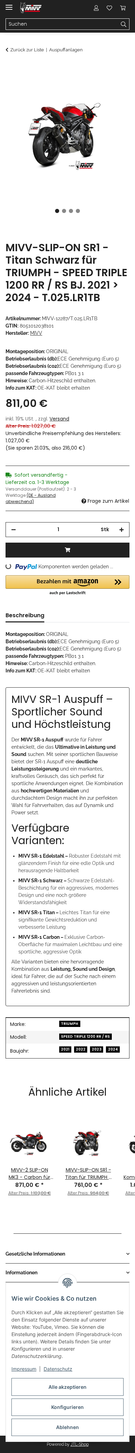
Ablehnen (67, 1427)
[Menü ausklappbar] (9, 4)
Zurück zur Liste (27, 49)
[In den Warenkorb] (11, 68)
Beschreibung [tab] (25, 615)
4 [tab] (78, 211)
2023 (96, 1049)
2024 (113, 1049)
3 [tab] (71, 211)
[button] (96, 8)
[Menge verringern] (13, 529)
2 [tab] (64, 211)
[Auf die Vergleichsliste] (97, 85)
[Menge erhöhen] (121, 529)
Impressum (23, 1369)
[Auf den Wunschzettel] (115, 85)
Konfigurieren (67, 1407)
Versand (59, 418)
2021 (65, 1049)
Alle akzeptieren (67, 1387)
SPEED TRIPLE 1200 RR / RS (85, 1036)
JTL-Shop (80, 1444)
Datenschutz (58, 1369)
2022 (81, 1049)
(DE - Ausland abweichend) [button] (31, 498)
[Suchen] (123, 24)
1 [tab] (57, 211)
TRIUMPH (69, 1023)
